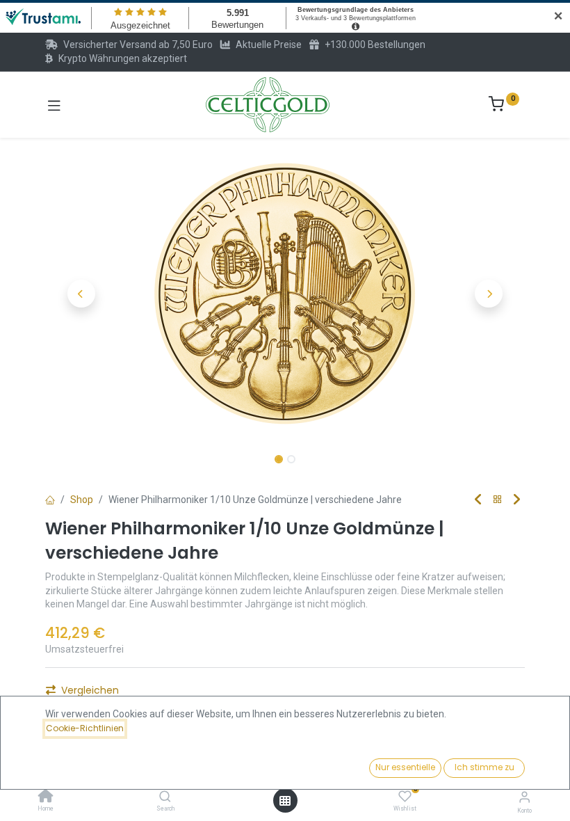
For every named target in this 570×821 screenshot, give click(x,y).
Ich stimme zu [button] (484, 767)
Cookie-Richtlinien (85, 728)
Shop (81, 499)
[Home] (46, 797)
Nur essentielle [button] (405, 767)
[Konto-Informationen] (524, 797)
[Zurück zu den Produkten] (497, 500)
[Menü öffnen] (285, 800)
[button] (81, 293)
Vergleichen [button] (90, 690)
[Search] (165, 797)
